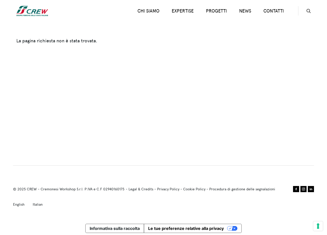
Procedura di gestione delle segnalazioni (242, 189)
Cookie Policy (194, 189)
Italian (38, 204)
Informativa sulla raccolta (115, 228)
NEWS (245, 11)
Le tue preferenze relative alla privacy (186, 228)
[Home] (34, 11)
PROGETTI (216, 11)
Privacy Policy (168, 189)
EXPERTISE (183, 11)
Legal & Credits (141, 189)
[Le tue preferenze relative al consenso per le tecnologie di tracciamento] (318, 226)
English (19, 204)
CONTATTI (273, 11)
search (309, 11)
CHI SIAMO (148, 11)
